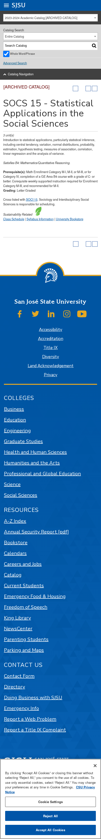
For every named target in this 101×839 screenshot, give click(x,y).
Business (14, 409)
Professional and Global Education (42, 473)
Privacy (50, 375)
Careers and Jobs (23, 564)
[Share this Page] (82, 88)
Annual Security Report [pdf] (36, 532)
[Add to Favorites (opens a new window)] (75, 88)
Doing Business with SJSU (33, 697)
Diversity (50, 357)
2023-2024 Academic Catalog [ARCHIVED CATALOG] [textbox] (41, 18)
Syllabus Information (40, 219)
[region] (50, 799)
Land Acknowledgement (51, 366)
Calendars (15, 553)
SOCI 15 (32, 199)
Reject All (50, 816)
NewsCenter (18, 628)
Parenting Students (26, 639)
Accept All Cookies (50, 830)
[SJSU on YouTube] (82, 314)
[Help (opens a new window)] (94, 88)
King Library (17, 618)
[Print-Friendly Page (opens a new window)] (88, 88)
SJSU (19, 5)
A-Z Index (15, 521)
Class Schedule (13, 219)
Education (15, 420)
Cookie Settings (50, 801)
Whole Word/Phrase (22, 53)
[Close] (95, 765)
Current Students (24, 585)
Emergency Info (21, 708)
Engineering (17, 430)
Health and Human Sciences (35, 452)
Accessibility (50, 329)
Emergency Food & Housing (35, 596)
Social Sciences (20, 495)
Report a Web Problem (30, 719)
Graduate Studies (23, 441)
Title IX (50, 348)
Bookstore (15, 542)
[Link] (37, 214)
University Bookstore (69, 219)
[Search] (94, 46)
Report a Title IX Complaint (35, 730)
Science (12, 484)
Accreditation (50, 339)
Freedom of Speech (25, 607)
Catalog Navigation (21, 74)
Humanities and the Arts (32, 463)
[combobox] (50, 18)
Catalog (13, 575)
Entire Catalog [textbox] (14, 36)
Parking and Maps (24, 650)
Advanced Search (15, 63)
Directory (14, 687)
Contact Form (19, 676)
